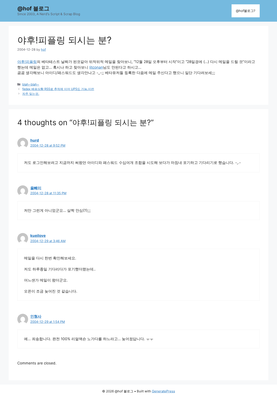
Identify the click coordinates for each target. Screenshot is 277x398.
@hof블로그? (245, 11)
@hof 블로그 (33, 8)
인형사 (35, 316)
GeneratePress (163, 391)
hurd (34, 140)
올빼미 (35, 188)
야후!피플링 (27, 62)
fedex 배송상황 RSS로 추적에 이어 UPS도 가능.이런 (58, 89)
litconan (96, 67)
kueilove (38, 235)
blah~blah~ (30, 84)
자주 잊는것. (30, 93)
